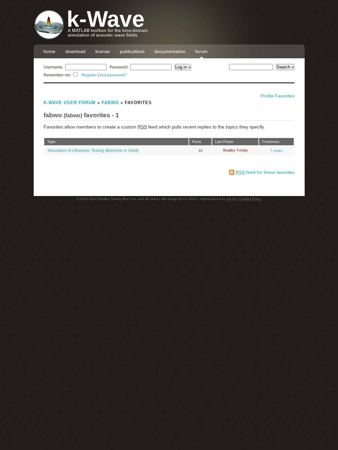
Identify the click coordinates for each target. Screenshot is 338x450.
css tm (231, 199)
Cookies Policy (250, 199)
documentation (170, 51)
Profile (267, 95)
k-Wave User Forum (70, 102)
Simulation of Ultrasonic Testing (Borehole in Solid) (93, 150)
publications (132, 51)
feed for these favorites (265, 172)
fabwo (110, 102)
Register (89, 75)
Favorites (284, 95)
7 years (276, 151)
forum (201, 51)
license (102, 51)
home (49, 51)
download (75, 51)
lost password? (113, 75)
